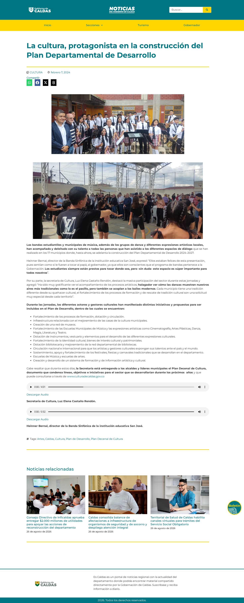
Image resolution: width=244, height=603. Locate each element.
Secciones (92, 25)
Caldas (49, 438)
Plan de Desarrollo (78, 438)
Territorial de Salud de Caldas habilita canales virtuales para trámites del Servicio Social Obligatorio (178, 521)
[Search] (207, 10)
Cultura (60, 438)
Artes (40, 438)
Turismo (143, 25)
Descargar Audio (37, 394)
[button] (29, 82)
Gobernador (192, 25)
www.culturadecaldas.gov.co (85, 376)
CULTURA (36, 72)
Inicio (47, 25)
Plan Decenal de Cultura (107, 438)
